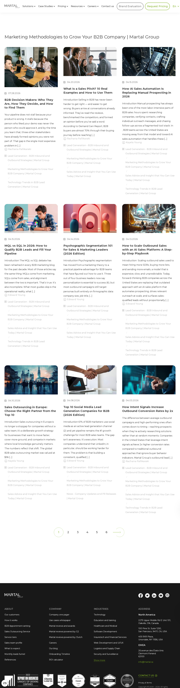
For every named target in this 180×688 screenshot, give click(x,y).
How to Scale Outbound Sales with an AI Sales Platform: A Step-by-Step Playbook (147, 249)
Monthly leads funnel (14, 654)
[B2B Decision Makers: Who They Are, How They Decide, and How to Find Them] (31, 69)
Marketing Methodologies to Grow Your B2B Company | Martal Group (30, 171)
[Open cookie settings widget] (4, 683)
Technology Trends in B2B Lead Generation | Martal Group (26, 184)
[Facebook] (140, 595)
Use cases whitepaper (60, 620)
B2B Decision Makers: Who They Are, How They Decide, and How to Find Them (28, 103)
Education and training (105, 620)
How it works (10, 620)
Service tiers (10, 637)
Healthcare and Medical (105, 626)
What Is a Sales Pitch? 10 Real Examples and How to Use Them (87, 90)
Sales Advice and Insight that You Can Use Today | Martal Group (91, 174)
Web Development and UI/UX (108, 643)
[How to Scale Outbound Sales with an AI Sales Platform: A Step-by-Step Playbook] (149, 221)
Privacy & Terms (145, 683)
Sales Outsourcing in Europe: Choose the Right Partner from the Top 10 (30, 411)
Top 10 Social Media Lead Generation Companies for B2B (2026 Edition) (86, 410)
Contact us (107, 6)
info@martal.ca (145, 662)
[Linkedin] (154, 595)
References (10, 659)
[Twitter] (147, 595)
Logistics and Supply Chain (107, 648)
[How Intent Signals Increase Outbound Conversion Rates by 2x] (149, 382)
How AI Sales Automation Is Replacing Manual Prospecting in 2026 (146, 92)
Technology (99, 614)
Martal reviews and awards (62, 626)
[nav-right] (119, 532)
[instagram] (167, 595)
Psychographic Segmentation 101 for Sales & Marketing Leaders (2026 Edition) (87, 249)
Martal (12, 6)
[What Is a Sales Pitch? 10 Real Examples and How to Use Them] (90, 64)
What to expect (12, 648)
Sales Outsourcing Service (17, 631)
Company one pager (59, 614)
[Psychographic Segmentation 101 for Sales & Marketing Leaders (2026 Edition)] (90, 221)
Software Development (105, 631)
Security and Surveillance (106, 654)
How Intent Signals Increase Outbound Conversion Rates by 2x (147, 409)
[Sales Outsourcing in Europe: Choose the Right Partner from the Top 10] (31, 382)
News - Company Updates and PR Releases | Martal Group (91, 496)
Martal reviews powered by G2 (64, 631)
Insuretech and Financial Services (110, 637)
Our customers (11, 614)
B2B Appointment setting (17, 626)
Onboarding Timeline (59, 654)
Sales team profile (13, 643)
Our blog (53, 648)
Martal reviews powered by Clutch (65, 637)
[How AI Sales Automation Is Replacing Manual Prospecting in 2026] (149, 64)
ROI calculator (56, 659)
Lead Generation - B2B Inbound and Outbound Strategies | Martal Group (29, 158)
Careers (53, 643)
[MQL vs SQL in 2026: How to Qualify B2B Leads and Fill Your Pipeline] (31, 221)
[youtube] (161, 595)
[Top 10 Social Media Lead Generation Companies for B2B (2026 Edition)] (90, 382)
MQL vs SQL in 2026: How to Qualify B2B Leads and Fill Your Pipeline (27, 249)
